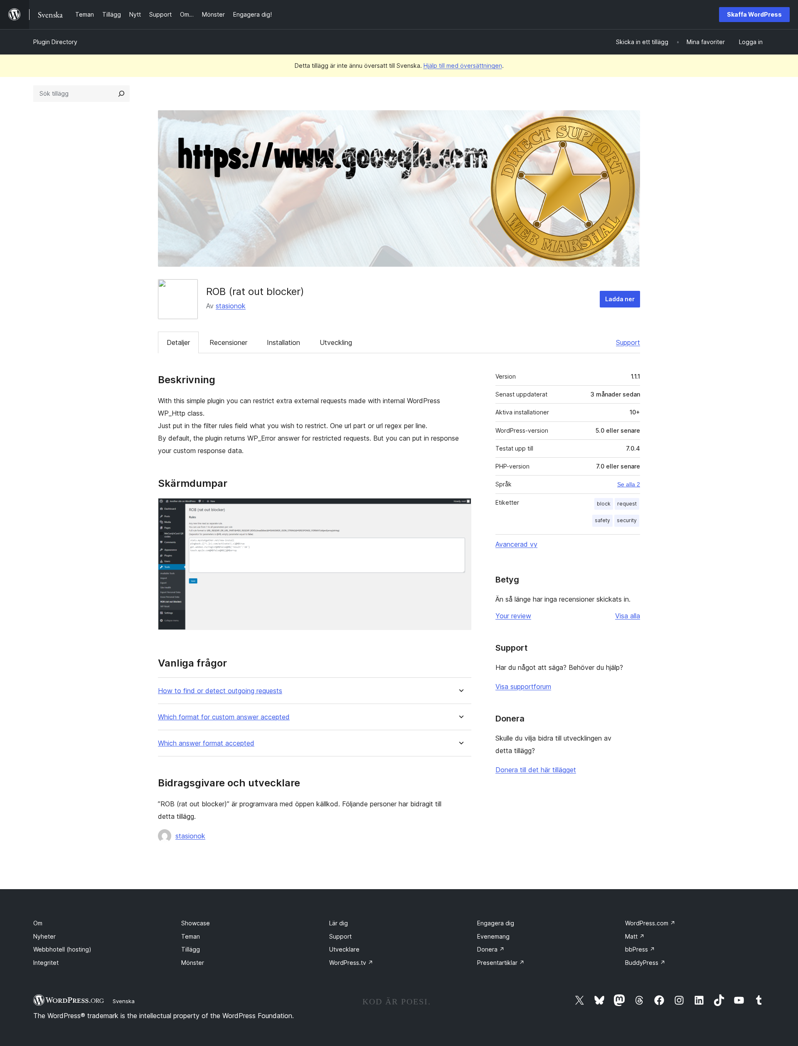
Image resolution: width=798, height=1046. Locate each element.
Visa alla (627, 616)
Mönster (192, 962)
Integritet (46, 962)
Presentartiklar (501, 962)
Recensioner (228, 342)
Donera (491, 949)
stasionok (231, 306)
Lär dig (338, 923)
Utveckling (336, 342)
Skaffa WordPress (754, 14)
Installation (283, 342)
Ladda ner (620, 298)
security (627, 520)
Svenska (124, 1001)
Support (628, 342)
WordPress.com (650, 923)
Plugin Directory (55, 41)
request (627, 504)
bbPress (640, 949)
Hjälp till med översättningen (463, 65)
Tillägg (190, 949)
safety (602, 520)
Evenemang (493, 936)
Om (37, 923)
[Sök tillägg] (121, 93)
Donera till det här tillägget (535, 770)
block (604, 504)
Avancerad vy (516, 544)
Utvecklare (344, 949)
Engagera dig (495, 923)
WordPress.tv (351, 962)
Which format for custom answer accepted (224, 717)
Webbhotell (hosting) (62, 949)
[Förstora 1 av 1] (460, 509)
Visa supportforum (523, 686)
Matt (635, 936)
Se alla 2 (628, 484)
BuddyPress (645, 962)
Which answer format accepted (206, 743)
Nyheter (44, 936)
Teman (190, 936)
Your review (513, 616)
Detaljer (178, 342)
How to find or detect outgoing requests (220, 691)
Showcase (195, 923)
